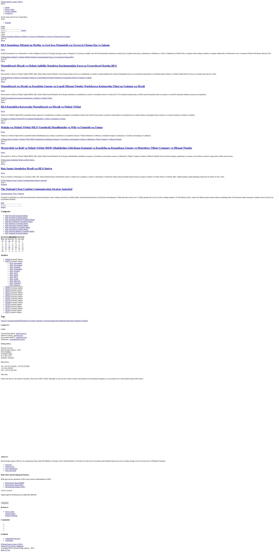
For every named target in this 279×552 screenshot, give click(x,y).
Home (7, 7)
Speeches (12, 225)
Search (23, 30)
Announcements (6, 194)
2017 (7, 300)
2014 (7, 306)
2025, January (15, 285)
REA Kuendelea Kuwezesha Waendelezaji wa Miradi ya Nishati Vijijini (41, 106)
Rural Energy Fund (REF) (14, 485)
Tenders (12, 229)
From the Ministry (15, 231)
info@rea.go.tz (21, 333)
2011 (7, 312)
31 (19, 241)
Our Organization (11, 469)
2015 (7, 304)
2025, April (14, 279)
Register (8, 23)
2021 (7, 293)
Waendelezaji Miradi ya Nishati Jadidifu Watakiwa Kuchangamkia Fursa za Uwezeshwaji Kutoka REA (59, 65)
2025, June (14, 275)
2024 (7, 287)
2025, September (16, 269)
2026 (7, 259)
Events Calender (11, 11)
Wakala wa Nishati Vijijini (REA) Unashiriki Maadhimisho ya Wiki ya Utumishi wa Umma (52, 127)
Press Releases (14, 221)
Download (5, 503)
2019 (7, 297)
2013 (7, 308)
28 (9, 241)
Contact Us (9, 13)
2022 (7, 291)
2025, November (16, 265)
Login (3, 26)
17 (6, 247)
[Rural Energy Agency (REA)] (12, 2)
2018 (7, 298)
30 (2, 251)
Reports (12, 223)
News (3, 40)
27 (6, 241)
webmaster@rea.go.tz (17, 339)
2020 (7, 295)
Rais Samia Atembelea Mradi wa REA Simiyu (26, 168)
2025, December (16, 263)
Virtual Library (10, 514)
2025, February (15, 283)
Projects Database (11, 515)
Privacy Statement (17, 546)
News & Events (10, 471)
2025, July (14, 273)
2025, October (15, 267)
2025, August (15, 271)
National (4, 184)
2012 (7, 310)
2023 (7, 289)
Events (12, 218)
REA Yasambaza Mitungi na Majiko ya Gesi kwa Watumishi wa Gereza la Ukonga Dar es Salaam (55, 45)
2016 (7, 302)
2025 (7, 261)
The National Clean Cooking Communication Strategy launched (36, 189)
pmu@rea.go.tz (21, 337)
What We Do (9, 467)
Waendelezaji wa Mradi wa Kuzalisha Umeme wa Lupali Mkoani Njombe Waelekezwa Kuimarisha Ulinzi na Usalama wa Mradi (73, 86)
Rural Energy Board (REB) (14, 483)
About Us (8, 465)
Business (25, 321)
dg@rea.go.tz (18, 335)
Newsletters (13, 227)
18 (9, 247)
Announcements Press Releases (55, 321)
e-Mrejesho (9, 540)
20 (16, 247)
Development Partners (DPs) (15, 487)
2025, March (15, 281)
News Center (9, 9)
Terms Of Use (6, 546)
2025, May (14, 277)
